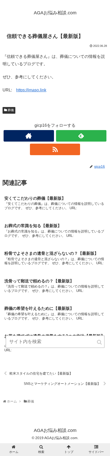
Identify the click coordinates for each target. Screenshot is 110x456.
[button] (100, 342)
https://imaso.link (31, 90)
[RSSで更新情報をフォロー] (55, 149)
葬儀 (11, 110)
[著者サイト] (29, 136)
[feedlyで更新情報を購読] (81, 136)
